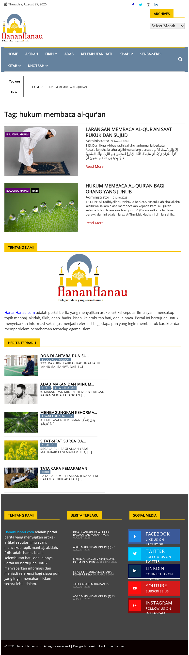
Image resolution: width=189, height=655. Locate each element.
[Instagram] (149, 4)
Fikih (49, 53)
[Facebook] (133, 4)
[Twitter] (141, 4)
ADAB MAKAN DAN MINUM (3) (92, 547)
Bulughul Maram (17, 134)
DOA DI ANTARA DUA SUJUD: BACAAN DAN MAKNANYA (91, 533)
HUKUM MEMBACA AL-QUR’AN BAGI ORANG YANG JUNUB (125, 189)
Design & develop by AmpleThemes (99, 646)
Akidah (31, 53)
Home (13, 53)
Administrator (97, 140)
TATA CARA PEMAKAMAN (89, 584)
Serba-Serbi (150, 53)
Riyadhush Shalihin (57, 416)
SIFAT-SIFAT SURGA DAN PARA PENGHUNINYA (92, 573)
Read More (95, 166)
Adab (69, 53)
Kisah (124, 53)
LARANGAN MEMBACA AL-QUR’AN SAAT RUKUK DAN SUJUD (129, 132)
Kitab (12, 65)
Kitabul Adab (64, 388)
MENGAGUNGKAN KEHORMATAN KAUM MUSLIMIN (94, 560)
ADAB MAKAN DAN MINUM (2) (92, 596)
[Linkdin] (156, 4)
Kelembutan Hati (96, 53)
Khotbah (36, 65)
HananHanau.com (19, 532)
